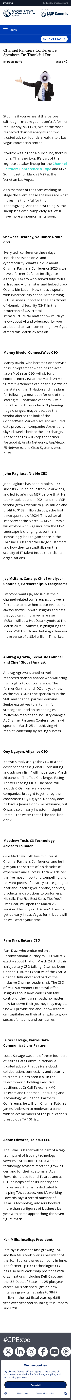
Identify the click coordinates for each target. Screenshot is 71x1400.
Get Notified (52, 38)
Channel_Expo (8, 1352)
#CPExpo (16, 1340)
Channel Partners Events (43, 1352)
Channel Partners (20, 1352)
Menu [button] (13, 29)
